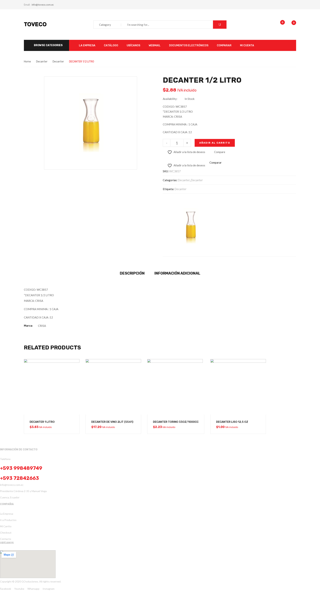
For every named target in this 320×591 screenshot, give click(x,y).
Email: (27, 4)
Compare (219, 152)
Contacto (5, 538)
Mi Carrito (5, 526)
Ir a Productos (8, 520)
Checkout (5, 532)
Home (27, 61)
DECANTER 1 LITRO (42, 422)
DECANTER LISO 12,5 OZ (232, 422)
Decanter (41, 61)
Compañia (7, 504)
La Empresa (6, 513)
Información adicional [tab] (177, 273)
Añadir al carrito (214, 142)
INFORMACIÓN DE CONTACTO (18, 449)
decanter (180, 189)
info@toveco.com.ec (43, 4)
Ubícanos (7, 542)
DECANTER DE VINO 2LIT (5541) (112, 422)
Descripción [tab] (132, 273)
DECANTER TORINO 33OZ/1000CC (176, 422)
